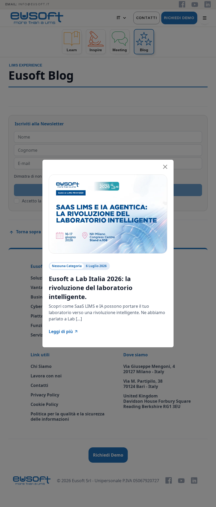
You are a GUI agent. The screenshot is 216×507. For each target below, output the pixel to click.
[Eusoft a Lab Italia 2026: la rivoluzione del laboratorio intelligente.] (108, 213)
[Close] (165, 166)
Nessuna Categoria (67, 266)
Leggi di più (61, 331)
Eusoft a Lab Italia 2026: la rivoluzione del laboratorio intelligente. (90, 287)
